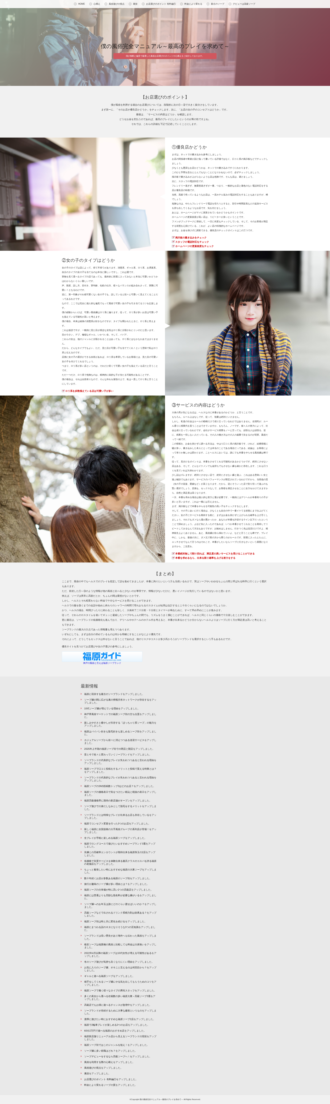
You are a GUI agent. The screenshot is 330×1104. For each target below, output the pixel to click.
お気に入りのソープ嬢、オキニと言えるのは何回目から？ (115, 967)
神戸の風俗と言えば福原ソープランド (102, 663)
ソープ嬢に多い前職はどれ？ (100, 1050)
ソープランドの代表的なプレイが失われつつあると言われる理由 (119, 760)
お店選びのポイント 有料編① (161, 4)
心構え (97, 4)
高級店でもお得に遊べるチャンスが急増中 (107, 1005)
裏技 (135, 4)
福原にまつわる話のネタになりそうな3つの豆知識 (111, 927)
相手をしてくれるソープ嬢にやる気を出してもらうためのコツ (118, 981)
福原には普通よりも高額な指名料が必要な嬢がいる (112, 895)
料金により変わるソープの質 (100, 1085)
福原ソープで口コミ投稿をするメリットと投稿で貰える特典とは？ (120, 768)
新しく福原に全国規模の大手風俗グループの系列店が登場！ (116, 829)
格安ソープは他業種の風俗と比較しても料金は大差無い (114, 944)
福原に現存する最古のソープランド (103, 694)
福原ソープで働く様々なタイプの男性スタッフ (109, 990)
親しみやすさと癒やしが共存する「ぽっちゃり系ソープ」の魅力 (119, 722)
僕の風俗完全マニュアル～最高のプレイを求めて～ (165, 46)
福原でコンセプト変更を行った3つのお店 (106, 823)
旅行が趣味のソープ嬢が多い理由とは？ (106, 884)
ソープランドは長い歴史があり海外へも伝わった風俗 (113, 935)
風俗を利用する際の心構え (98, 1062)
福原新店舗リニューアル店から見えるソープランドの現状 (115, 1036)
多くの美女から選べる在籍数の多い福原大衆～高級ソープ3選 (117, 996)
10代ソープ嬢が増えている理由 (101, 708)
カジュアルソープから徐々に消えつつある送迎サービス (114, 740)
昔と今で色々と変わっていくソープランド (107, 754)
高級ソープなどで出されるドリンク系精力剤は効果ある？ (115, 912)
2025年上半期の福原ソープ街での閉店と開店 (108, 748)
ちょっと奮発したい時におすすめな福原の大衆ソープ (113, 869)
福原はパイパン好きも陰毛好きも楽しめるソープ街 (112, 731)
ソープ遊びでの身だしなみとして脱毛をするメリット (113, 806)
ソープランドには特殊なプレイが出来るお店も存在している (116, 815)
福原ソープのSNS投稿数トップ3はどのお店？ (109, 786)
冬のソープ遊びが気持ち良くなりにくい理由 (108, 961)
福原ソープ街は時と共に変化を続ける (104, 921)
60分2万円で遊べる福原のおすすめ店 (104, 1030)
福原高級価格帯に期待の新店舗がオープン (107, 800)
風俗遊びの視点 (116, 4)
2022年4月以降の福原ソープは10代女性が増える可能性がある (118, 953)
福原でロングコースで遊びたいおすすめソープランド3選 (115, 843)
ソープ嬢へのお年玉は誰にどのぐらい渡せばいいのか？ (114, 904)
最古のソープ (217, 4)
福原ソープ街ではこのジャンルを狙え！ (106, 1045)
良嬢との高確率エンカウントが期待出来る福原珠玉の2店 (115, 852)
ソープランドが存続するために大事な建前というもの (113, 1010)
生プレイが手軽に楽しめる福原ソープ (104, 838)
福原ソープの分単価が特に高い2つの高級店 (107, 889)
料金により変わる (193, 4)
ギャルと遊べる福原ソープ (98, 976)
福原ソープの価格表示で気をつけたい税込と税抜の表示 (114, 792)
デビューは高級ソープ (244, 4)
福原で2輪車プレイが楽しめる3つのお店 (106, 1024)
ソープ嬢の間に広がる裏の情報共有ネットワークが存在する (116, 699)
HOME (81, 4)
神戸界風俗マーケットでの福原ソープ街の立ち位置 (112, 714)
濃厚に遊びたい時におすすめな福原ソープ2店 (109, 1019)
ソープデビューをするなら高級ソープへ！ (107, 1056)
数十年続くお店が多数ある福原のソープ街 (107, 878)
